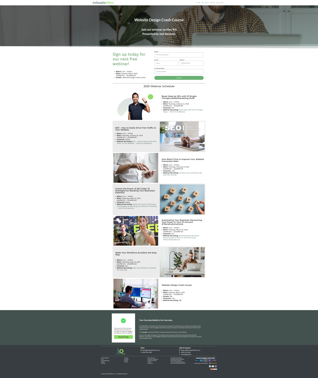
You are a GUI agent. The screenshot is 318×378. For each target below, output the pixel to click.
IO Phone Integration (152, 359)
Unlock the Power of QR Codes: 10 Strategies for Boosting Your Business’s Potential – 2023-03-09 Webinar (137, 206)
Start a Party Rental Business (178, 363)
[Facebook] (210, 366)
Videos (102, 362)
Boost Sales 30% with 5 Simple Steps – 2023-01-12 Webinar (183, 111)
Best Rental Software (176, 360)
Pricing (126, 358)
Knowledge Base (105, 360)
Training (103, 363)
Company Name (159, 68)
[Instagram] (215, 366)
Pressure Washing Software (178, 362)
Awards (126, 360)
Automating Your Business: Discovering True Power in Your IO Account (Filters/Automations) (181, 238)
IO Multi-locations (152, 360)
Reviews (126, 359)
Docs (102, 359)
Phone (182, 60)
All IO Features (151, 358)
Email (156, 60)
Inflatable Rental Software (177, 359)
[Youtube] (213, 366)
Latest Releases (105, 358)
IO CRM (149, 362)
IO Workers (150, 363)
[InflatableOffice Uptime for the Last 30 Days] (213, 369)
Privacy (126, 362)
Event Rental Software (176, 358)
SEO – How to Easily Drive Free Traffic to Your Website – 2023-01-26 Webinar (136, 142)
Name (156, 51)
